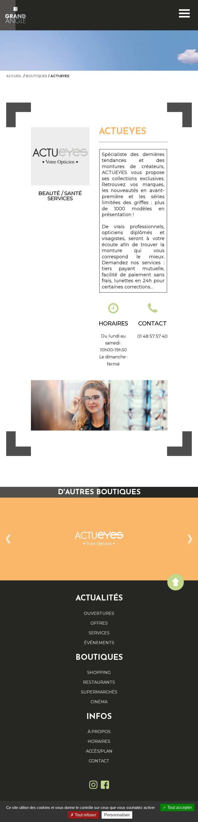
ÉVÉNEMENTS (99, 642)
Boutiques (36, 76)
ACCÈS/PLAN (99, 751)
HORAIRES (99, 741)
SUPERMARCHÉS (99, 692)
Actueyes (60, 76)
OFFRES (99, 623)
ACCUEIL (13, 76)
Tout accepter (179, 807)
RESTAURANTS (99, 682)
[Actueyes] (99, 539)
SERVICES (99, 633)
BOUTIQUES (99, 658)
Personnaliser (117, 815)
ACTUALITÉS (99, 598)
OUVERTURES (99, 613)
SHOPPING (99, 672)
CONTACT (99, 761)
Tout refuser (85, 815)
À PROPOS (99, 731)
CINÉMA (99, 701)
